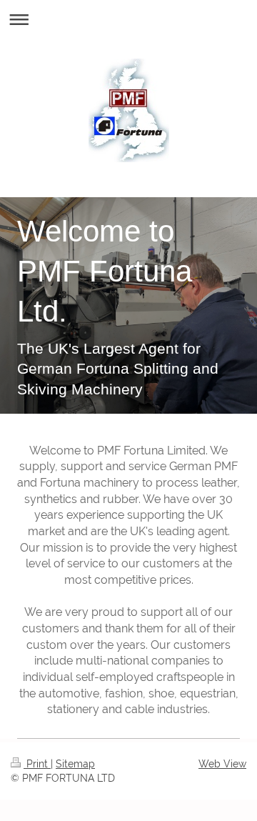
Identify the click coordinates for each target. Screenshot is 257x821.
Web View (222, 763)
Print (37, 763)
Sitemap (75, 763)
